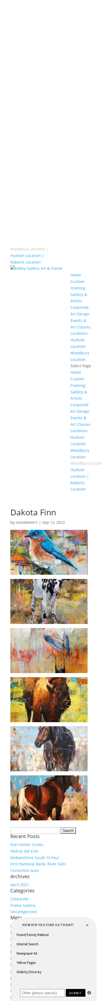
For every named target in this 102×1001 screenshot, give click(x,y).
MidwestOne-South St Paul (34, 857)
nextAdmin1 (27, 522)
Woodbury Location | (29, 249)
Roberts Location (25, 262)
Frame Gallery (23, 905)
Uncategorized (23, 911)
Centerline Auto (24, 870)
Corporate (19, 898)
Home (75, 274)
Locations (79, 333)
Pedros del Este (24, 851)
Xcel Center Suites (26, 844)
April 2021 (19, 884)
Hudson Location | (27, 255)
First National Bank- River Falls (38, 863)
